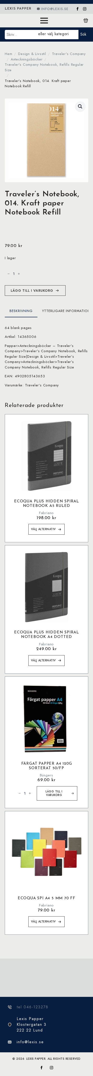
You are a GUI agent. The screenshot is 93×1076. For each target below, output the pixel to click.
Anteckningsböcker (27, 59)
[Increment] (18, 273)
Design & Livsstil (32, 53)
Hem (8, 53)
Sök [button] (83, 34)
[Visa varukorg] (85, 20)
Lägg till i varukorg (32, 290)
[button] (80, 106)
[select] (57, 34)
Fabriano (46, 513)
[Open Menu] (44, 20)
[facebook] (77, 8)
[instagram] (84, 8)
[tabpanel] (46, 356)
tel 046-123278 (32, 1007)
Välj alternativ (43, 529)
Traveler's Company (69, 53)
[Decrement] (8, 273)
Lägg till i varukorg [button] (54, 793)
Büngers (46, 775)
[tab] (21, 310)
